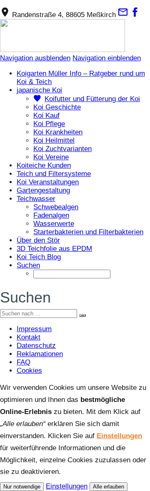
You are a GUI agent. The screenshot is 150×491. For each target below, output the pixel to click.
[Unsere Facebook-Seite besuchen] (135, 15)
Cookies (29, 370)
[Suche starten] (82, 315)
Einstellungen (119, 436)
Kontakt (28, 337)
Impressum (34, 329)
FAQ (23, 362)
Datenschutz (36, 346)
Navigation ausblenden (35, 58)
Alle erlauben (108, 487)
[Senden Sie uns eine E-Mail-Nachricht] (123, 15)
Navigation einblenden (106, 58)
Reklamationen (40, 354)
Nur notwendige (21, 487)
